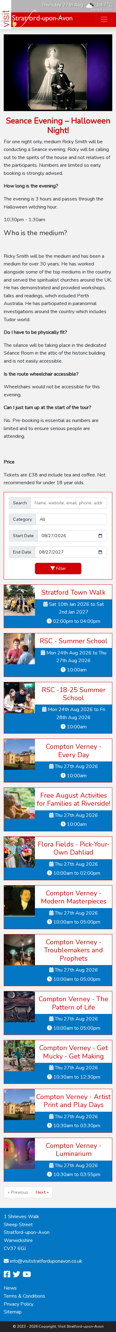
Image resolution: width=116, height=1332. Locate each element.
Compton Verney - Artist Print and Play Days (73, 1101)
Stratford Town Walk (73, 592)
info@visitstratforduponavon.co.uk (46, 1261)
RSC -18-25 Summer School (73, 694)
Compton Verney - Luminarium (73, 1149)
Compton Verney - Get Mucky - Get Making (73, 1052)
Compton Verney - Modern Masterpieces (73, 897)
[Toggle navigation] (104, 19)
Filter (61, 568)
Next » (42, 1192)
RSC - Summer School (74, 641)
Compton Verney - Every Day (73, 750)
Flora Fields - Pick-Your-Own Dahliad (74, 848)
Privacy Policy (18, 1304)
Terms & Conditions (24, 1296)
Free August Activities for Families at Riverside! (73, 799)
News (10, 1288)
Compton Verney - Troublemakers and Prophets (73, 950)
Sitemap (13, 1311)
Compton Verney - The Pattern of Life (73, 1003)
